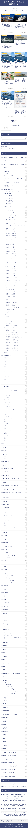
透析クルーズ (14, 745)
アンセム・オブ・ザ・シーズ (12, 336)
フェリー (14, 589)
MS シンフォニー (9, 239)
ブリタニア (8, 208)
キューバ (8, 406)
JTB (15, 682)
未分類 (14, 703)
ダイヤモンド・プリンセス (11, 302)
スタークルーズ (15, 259)
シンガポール (15, 408)
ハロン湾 (15, 411)
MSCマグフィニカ (10, 204)
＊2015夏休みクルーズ (14, 759)
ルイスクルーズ (15, 321)
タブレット (14, 549)
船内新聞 (14, 728)
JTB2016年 (8, 684)
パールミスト (8, 287)
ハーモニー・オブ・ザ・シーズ (12, 345)
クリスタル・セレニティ (11, 235)
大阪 (15, 361)
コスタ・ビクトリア (10, 246)
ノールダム (8, 311)
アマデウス (8, 329)
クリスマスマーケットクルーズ (14, 485)
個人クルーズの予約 (15, 633)
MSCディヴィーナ (10, 203)
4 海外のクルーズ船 (14, 189)
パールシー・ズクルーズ (15, 285)
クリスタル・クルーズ (15, 231)
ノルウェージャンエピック (11, 277)
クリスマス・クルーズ (14, 489)
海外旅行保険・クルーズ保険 (14, 714)
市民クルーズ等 (14, 663)
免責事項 (18, 824)
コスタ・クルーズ (15, 241)
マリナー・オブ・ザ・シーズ (12, 350)
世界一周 (15, 419)
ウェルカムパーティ (15, 575)
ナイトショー (15, 456)
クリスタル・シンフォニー (11, 233)
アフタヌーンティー (15, 508)
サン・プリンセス (9, 299)
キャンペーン (14, 482)
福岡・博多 (15, 376)
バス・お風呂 (15, 619)
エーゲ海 (15, 399)
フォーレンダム (9, 312)
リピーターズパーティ (15, 582)
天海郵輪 (15, 352)
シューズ (14, 532)
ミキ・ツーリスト (14, 596)
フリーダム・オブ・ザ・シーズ (12, 347)
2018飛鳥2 (14, 167)
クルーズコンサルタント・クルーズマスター (14, 493)
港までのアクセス (15, 635)
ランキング (14, 599)
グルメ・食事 (14, 504)
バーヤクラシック (15, 284)
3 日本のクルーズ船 (14, 171)
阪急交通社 (15, 700)
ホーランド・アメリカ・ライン (15, 307)
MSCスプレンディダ (10, 201)
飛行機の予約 (15, 638)
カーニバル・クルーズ (15, 217)
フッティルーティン (15, 289)
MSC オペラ (9, 195)
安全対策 (14, 656)
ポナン (15, 314)
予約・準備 (14, 624)
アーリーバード (15, 510)
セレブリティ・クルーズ (15, 262)
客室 (14, 659)
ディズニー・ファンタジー (11, 270)
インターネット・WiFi (14, 465)
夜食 (15, 523)
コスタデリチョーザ (10, 243)
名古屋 (15, 359)
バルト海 (15, 414)
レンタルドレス (14, 602)
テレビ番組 (14, 553)
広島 (15, 367)
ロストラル (8, 318)
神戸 (15, 374)
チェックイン (15, 617)
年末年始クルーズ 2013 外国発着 (14, 673)
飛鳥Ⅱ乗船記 (4, 146)
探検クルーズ (15, 437)
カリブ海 (15, 404)
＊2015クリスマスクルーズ (14, 752)
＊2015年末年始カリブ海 (14, 769)
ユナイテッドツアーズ (15, 693)
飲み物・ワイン (15, 528)
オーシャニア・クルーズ (15, 215)
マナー (15, 517)
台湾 (15, 432)
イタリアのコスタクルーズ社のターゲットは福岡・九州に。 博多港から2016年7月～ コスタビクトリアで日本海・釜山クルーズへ (14, 814)
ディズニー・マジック (10, 271)
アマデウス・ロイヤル (10, 330)
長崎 (15, 382)
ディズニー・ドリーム (10, 268)
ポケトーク (14, 592)
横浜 (15, 373)
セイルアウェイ (15, 577)
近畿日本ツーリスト (15, 698)
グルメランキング (15, 512)
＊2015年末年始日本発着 (14, 776)
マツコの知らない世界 (15, 555)
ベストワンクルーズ (15, 689)
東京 (15, 369)
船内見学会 (14, 731)
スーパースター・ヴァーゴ (11, 261)
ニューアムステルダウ (10, 309)
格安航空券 (14, 707)
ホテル (15, 632)
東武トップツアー (15, 697)
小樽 (15, 362)
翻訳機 (14, 724)
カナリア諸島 (15, 402)
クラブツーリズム (15, 688)
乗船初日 (14, 613)
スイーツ (15, 513)
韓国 (15, 438)
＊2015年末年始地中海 (14, 772)
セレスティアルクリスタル (11, 325)
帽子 (14, 669)
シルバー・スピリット (10, 251)
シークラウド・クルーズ (15, 255)
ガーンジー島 (8, 395)
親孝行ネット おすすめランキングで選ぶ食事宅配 (13, 786)
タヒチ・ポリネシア (15, 409)
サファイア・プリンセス (11, 297)
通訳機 (14, 748)
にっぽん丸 (15, 173)
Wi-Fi (14, 447)
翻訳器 (14, 721)
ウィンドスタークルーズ (15, 212)
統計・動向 (14, 717)
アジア (15, 388)
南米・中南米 (15, 430)
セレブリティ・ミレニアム (11, 264)
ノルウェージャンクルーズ (15, 275)
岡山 (15, 366)
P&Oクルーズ (15, 206)
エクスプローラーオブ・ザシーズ (12, 339)
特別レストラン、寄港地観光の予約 (15, 637)
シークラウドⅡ (9, 257)
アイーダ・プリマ (15, 210)
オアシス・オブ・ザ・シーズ (12, 340)
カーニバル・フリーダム (11, 219)
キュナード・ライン (15, 221)
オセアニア (15, 400)
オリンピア (8, 323)
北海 (15, 427)
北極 (15, 425)
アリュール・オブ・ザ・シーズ (12, 334)
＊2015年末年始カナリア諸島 (14, 766)
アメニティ (15, 615)
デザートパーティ (15, 578)
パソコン (14, 569)
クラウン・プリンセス (10, 294)
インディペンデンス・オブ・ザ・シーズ (14, 337)
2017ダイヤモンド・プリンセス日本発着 (14, 157)
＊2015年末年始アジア (14, 762)
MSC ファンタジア (10, 197)
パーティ (14, 573)
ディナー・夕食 (15, 515)
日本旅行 (15, 695)
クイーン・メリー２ (10, 229)
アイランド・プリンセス (11, 293)
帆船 (14, 666)
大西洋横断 (15, 435)
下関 (15, 357)
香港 (15, 440)
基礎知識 (14, 645)
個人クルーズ (14, 629)
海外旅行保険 (14, 710)
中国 (15, 421)
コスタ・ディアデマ (10, 244)
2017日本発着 (14, 160)
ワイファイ (14, 606)
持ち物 (14, 676)
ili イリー (14, 443)
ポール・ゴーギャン (15, 320)
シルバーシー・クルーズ (15, 249)
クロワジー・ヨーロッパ (15, 237)
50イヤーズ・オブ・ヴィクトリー (15, 191)
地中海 (15, 433)
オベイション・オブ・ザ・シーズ (12, 342)
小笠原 (15, 364)
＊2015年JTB (9, 686)
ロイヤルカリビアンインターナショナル (15, 332)
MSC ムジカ (9, 200)
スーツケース (14, 542)
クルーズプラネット (14, 497)
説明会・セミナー (14, 741)
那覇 (15, 379)
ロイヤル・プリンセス (10, 305)
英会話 (14, 734)
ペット (15, 626)
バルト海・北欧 (15, 416)
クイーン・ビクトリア (10, 228)
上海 (7, 423)
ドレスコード (14, 560)
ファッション (14, 585)
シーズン (14, 535)
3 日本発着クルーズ (14, 186)
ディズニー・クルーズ (15, 266)
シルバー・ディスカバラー (11, 253)
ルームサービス (15, 520)
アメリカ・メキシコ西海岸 (15, 390)
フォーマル (15, 562)
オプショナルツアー (14, 475)
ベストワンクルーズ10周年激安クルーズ (14, 691)
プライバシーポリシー (11, 824)
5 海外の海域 (14, 386)
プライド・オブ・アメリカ (11, 282)
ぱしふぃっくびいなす (15, 175)
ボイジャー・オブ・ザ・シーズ (12, 348)
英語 (14, 738)
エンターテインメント (14, 471)
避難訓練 (15, 620)
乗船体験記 (14, 609)
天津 (14, 652)
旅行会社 (14, 680)
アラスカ (15, 392)
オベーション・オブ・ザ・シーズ (14, 478)
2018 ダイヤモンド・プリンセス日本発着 (14, 164)
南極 (15, 428)
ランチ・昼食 (15, 518)
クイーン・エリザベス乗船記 (8, 148)
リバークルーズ (15, 418)
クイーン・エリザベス (10, 223)
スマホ (14, 539)
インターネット (14, 461)
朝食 (15, 525)
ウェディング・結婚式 (14, 468)
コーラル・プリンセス (10, 296)
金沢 (15, 381)
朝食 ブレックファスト (15, 527)
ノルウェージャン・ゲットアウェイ (13, 280)
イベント (14, 454)
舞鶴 (15, 377)
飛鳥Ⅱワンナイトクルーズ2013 (12, 182)
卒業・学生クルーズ (14, 642)
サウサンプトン (9, 397)
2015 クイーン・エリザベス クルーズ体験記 (16, 226)
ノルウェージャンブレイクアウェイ (13, 278)
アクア (14, 450)
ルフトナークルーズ (15, 327)
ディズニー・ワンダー (10, 273)
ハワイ (15, 413)
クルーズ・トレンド (14, 501)
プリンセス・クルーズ (15, 291)
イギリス (15, 393)
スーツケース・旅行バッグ (14, 546)
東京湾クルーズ (15, 371)
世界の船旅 (15, 557)
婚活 (15, 458)
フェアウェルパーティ (15, 580)
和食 (15, 522)
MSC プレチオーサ (10, 198)
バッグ (14, 566)
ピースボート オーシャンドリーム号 (15, 178)
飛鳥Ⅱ (15, 180)
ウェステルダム (15, 214)
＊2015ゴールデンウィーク (14, 755)
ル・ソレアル (8, 316)
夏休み (14, 649)
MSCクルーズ (15, 193)
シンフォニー (15, 177)
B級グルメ (15, 507)
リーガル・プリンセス (10, 304)
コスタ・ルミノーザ (10, 247)
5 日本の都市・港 (14, 355)
